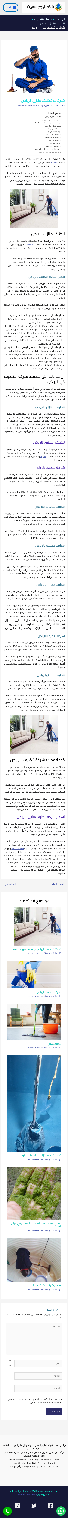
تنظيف (43, 456)
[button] (61, 1511)
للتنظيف (29, 244)
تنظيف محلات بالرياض (53, 137)
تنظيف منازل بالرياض (55, 106)
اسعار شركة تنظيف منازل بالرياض (50, 152)
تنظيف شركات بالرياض (53, 134)
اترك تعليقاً (57, 953)
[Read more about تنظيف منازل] (34, 1022)
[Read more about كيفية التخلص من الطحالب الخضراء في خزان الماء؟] (34, 1193)
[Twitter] (34, 1506)
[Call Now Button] (7, 1511)
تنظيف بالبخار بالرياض (53, 146)
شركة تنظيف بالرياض (54, 131)
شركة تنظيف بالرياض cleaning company (37, 949)
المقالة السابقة (58, 884)
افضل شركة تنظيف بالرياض (51, 120)
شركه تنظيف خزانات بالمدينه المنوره (40, 1155)
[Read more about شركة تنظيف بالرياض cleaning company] (37, 926)
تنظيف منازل (17, 848)
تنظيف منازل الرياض (53, 117)
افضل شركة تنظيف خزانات (45, 1285)
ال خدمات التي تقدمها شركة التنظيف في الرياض (42, 123)
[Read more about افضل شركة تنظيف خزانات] (34, 1260)
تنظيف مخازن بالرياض (53, 140)
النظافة (54, 163)
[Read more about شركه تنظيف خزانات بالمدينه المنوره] (34, 1103)
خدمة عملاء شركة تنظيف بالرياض (48, 149)
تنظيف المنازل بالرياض (53, 126)
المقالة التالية (8, 884)
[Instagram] (17, 1506)
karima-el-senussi (27, 1494)
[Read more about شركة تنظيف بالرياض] (34, 974)
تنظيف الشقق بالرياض (54, 129)
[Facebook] (51, 1506)
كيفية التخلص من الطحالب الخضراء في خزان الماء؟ (36, 1225)
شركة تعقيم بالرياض (54, 143)
